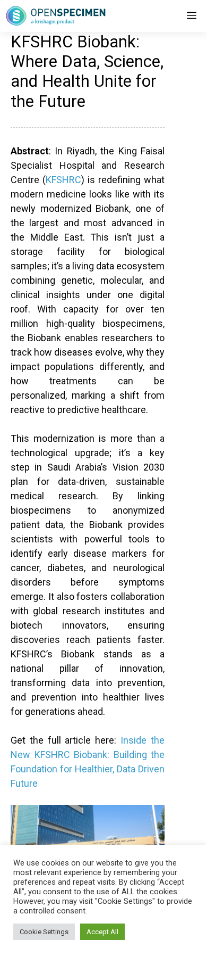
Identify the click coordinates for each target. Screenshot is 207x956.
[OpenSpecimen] (55, 16)
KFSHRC (63, 179)
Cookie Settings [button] (44, 932)
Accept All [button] (102, 932)
